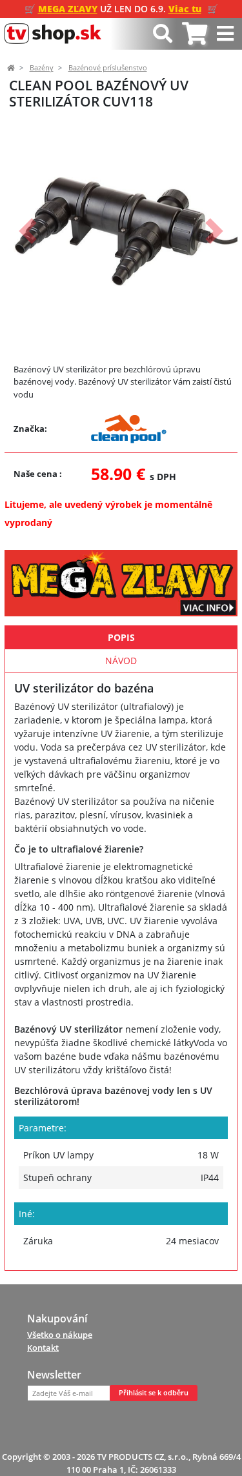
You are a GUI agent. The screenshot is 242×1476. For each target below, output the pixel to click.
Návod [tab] (121, 660)
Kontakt (43, 1347)
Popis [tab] (121, 637)
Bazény (42, 67)
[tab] (194, 34)
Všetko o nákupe (59, 1334)
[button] (28, 231)
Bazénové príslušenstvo (107, 67)
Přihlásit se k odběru (153, 1392)
